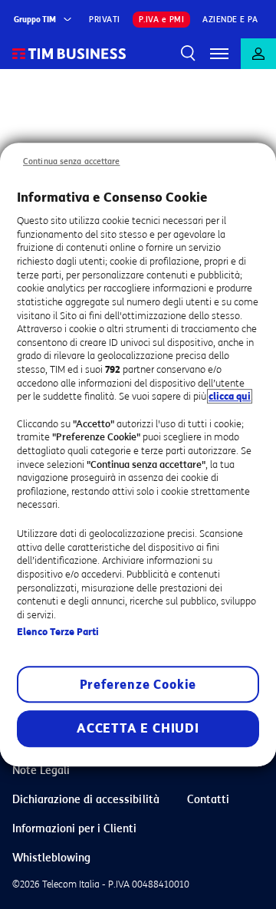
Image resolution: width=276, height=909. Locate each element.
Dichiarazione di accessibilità (85, 799)
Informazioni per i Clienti (74, 828)
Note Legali (41, 770)
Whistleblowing (51, 858)
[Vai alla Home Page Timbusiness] (69, 53)
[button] (219, 53)
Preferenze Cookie (138, 684)
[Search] (188, 53)
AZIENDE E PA (230, 20)
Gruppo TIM (35, 20)
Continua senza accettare (71, 161)
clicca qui (230, 397)
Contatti (208, 799)
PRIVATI (104, 20)
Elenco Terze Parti (58, 631)
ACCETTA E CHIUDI (138, 728)
